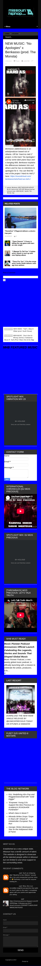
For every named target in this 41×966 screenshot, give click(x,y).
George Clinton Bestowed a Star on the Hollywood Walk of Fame (21, 829)
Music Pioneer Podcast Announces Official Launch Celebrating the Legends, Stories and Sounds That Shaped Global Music (19, 650)
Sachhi (26, 191)
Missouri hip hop (30, 189)
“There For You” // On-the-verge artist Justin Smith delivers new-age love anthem (24, 263)
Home (7, 34)
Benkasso (15, 187)
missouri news (11, 191)
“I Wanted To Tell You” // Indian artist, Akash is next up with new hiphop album (23, 253)
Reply (18, 61)
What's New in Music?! (18, 813)
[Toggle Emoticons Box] (4, 280)
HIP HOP (21, 189)
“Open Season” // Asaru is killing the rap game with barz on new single (23, 243)
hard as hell (14, 189)
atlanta (15, 34)
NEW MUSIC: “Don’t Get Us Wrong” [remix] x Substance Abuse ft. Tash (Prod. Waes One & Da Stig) (19, 338)
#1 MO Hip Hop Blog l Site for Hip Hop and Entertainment (19, 960)
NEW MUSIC (20, 191)
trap (13, 193)
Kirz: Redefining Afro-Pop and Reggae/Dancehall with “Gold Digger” (21, 796)
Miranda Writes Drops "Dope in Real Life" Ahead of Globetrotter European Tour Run (21, 820)
